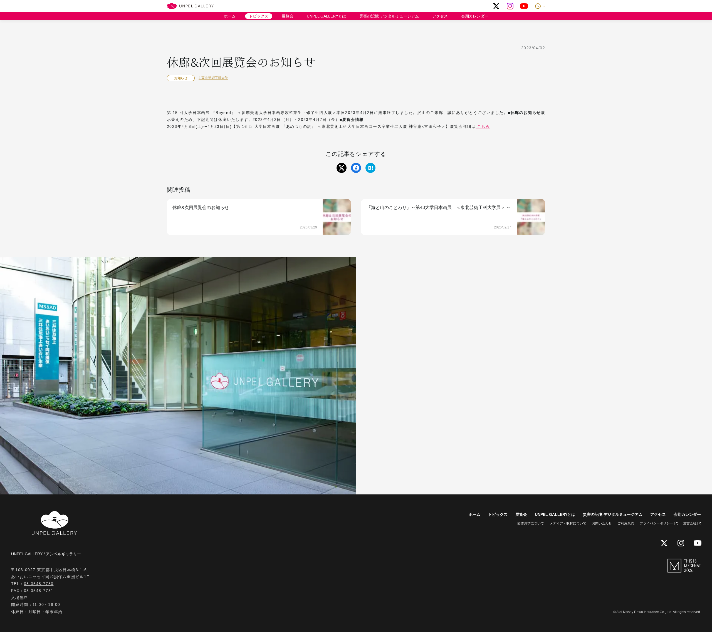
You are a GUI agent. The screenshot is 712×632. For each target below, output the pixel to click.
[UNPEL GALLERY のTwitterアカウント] (496, 6)
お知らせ (180, 78)
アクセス (440, 16)
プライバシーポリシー (656, 523)
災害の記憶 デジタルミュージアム (389, 16)
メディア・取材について (568, 523)
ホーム (230, 16)
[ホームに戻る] (190, 6)
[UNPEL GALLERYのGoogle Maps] (534, 375)
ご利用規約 (625, 523)
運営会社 (689, 523)
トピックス (258, 16)
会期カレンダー (474, 16)
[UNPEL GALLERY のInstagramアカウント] (510, 6)
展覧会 (287, 16)
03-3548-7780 (39, 583)
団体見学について (530, 523)
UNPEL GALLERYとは (326, 16)
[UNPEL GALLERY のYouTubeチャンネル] (524, 6)
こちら (483, 126)
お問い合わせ (602, 523)
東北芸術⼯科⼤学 (214, 78)
